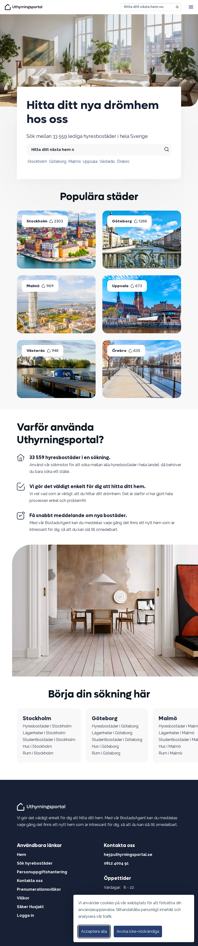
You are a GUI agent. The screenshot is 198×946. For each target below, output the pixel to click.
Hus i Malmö (170, 746)
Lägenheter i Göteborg (112, 733)
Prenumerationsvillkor (39, 889)
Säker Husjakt (30, 906)
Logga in (25, 915)
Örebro (123, 161)
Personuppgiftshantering (42, 872)
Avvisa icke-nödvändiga (138, 931)
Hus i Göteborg (105, 746)
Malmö (74, 161)
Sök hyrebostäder (35, 863)
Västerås (107, 161)
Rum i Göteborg (106, 753)
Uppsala (90, 161)
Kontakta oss (30, 880)
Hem (21, 854)
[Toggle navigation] (191, 7)
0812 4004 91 (116, 863)
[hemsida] (42, 806)
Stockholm (37, 161)
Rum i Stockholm (38, 753)
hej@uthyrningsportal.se (128, 854)
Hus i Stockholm (37, 746)
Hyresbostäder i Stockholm (47, 726)
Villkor (23, 898)
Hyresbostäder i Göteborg (115, 726)
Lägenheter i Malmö (176, 733)
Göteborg (57, 161)
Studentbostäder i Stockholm (49, 739)
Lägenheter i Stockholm (44, 733)
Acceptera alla (94, 931)
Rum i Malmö (170, 753)
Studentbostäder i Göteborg (117, 739)
